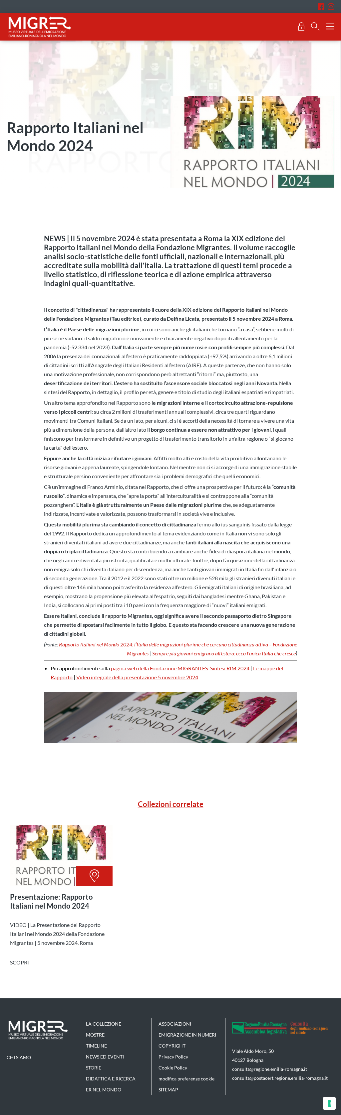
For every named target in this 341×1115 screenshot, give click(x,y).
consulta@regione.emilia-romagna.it (269, 1069)
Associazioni (175, 1024)
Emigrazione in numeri (187, 1035)
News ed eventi (105, 1056)
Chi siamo (19, 1057)
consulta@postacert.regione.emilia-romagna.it (280, 1078)
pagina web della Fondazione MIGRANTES (159, 668)
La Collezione (103, 1024)
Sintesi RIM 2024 (229, 668)
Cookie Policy (173, 1067)
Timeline (96, 1046)
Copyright (172, 1046)
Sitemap (168, 1089)
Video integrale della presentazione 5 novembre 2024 (137, 677)
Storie (93, 1067)
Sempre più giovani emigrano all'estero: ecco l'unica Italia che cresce (224, 653)
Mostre (95, 1035)
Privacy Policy (173, 1056)
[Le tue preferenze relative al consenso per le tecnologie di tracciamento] (329, 1103)
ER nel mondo (103, 1089)
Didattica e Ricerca (111, 1078)
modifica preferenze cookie (186, 1078)
